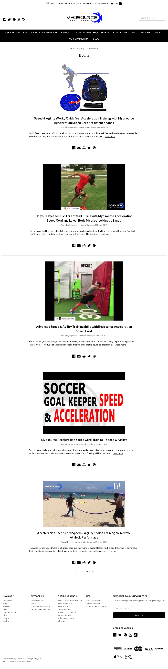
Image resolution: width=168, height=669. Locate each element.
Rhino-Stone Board (66, 618)
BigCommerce (20, 658)
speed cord (92, 48)
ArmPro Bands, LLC (66, 615)
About (159, 32)
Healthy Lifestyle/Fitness (91, 32)
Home (73, 48)
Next (88, 571)
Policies (145, 32)
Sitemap (6, 618)
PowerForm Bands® (67, 612)
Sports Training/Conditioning (50, 32)
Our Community (78, 38)
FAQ (134, 32)
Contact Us (120, 32)
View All (61, 621)
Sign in (81, 3)
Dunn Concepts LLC (66, 609)
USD (51, 3)
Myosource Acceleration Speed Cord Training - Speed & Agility (84, 440)
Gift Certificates (66, 3)
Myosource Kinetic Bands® (70, 600)
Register (91, 3)
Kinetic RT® (63, 606)
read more (110, 136)
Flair (40, 658)
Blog (96, 38)
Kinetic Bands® (65, 603)
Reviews (6, 621)
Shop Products (14, 32)
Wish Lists (103, 3)
